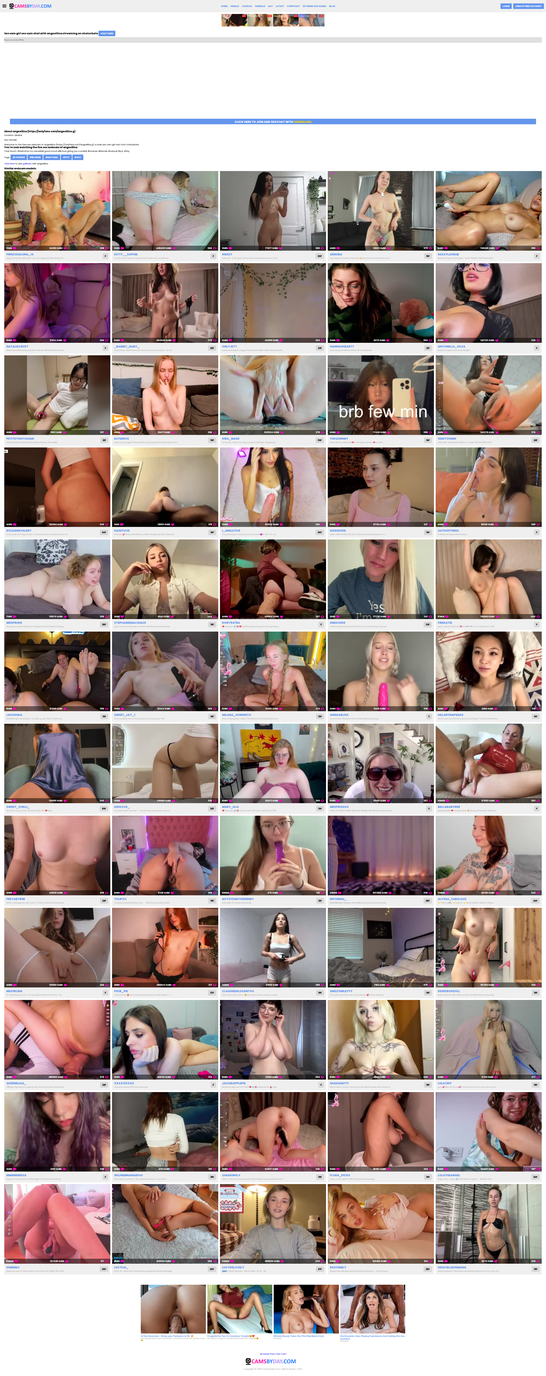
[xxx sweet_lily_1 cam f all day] (165, 671)
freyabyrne (15, 899)
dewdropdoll (449, 991)
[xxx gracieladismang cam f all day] (489, 1224)
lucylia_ (121, 1267)
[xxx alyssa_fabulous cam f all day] (489, 855)
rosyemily (338, 1267)
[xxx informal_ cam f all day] (381, 855)
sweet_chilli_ (18, 807)
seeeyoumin (447, 439)
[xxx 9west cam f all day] (273, 211)
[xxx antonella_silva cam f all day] (489, 303)
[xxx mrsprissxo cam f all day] (381, 763)
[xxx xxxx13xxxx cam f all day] (165, 1040)
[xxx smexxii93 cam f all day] (381, 579)
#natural (52, 157)
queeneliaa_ (16, 1083)
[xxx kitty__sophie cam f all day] (165, 211)
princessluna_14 (20, 254)
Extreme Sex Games (314, 6)
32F (428, 624)
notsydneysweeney (238, 899)
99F (104, 808)
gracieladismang (452, 1267)
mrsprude (14, 623)
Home (224, 6)
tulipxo (120, 899)
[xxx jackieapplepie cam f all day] (273, 1040)
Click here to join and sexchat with (273, 122)
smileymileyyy (341, 991)
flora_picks (340, 1175)
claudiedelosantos (238, 991)
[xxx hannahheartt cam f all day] (381, 303)
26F (104, 624)
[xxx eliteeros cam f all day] (165, 395)
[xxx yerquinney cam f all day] (381, 395)
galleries (27, 163)
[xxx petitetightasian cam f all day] (57, 395)
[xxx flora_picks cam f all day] (381, 1132)
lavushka (14, 715)
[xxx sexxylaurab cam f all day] (489, 211)
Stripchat (293, 6)
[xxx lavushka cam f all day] (57, 671)
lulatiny (445, 1083)
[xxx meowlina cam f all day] (57, 947)
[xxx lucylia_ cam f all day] (165, 1224)
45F (104, 1269)
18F (428, 256)
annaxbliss (339, 715)
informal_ (338, 899)
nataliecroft (17, 346)
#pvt (66, 157)
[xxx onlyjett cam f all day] (273, 303)
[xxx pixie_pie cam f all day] (165, 947)
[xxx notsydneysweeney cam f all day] (273, 855)
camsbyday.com (271, 1368)
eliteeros (121, 439)
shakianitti (339, 1083)
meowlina (14, 991)
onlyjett (229, 346)
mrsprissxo (339, 807)
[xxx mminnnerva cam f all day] (57, 1132)
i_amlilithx (231, 531)
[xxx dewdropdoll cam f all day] (489, 947)
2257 (300, 1368)
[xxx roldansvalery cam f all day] (57, 487)
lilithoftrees (448, 531)
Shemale (260, 6)
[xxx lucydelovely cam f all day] (273, 1224)
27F (212, 992)
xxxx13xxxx (124, 1083)
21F (428, 348)
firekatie (445, 623)
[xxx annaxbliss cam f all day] (381, 671)
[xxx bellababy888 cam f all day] (489, 763)
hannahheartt (342, 346)
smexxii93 (337, 623)
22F (212, 348)
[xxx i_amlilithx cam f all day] (273, 487)
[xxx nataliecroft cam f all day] (57, 303)
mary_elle (230, 807)
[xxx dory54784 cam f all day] (273, 579)
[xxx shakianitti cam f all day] (381, 1040)
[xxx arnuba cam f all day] (381, 211)
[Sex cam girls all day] (32, 5)
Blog (332, 6)
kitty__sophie (125, 254)
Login (506, 6)
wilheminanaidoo (128, 1175)
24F (104, 532)
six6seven (338, 531)
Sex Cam (281, 1353)
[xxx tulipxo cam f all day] (165, 855)
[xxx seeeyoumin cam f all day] (489, 395)
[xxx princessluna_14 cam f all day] (57, 211)
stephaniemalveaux (130, 623)
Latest (280, 6)
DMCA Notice (289, 1368)
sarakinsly (231, 1175)
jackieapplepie (234, 1083)
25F (428, 1269)
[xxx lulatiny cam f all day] (489, 1040)
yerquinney (339, 439)
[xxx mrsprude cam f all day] (57, 579)
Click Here (9, 163)
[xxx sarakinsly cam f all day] (273, 1132)
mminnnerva (16, 1175)
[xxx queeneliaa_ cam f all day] (57, 1040)
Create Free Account (528, 6)
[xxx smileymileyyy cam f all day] (381, 947)
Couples (247, 6)
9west (227, 254)
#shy (78, 157)
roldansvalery (18, 531)
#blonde (35, 157)
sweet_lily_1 (124, 715)
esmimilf (13, 1267)
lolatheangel (449, 1175)
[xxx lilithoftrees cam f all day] (489, 487)
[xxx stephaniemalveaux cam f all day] (165, 579)
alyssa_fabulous (452, 899)
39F (320, 440)
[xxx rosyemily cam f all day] (381, 1224)
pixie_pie (121, 991)
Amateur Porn (267, 1353)
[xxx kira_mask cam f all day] (273, 395)
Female (234, 6)
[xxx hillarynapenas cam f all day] (489, 671)
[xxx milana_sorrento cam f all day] (273, 671)
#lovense (19, 157)
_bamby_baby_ (126, 346)
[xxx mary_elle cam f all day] (273, 763)
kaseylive (122, 531)
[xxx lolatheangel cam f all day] (489, 1132)
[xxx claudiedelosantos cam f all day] (273, 947)
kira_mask (231, 439)
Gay (270, 6)
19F (212, 440)
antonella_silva (451, 346)
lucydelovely (233, 1267)
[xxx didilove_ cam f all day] (165, 763)
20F (320, 256)
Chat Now (107, 33)
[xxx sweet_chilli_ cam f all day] (57, 763)
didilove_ (122, 807)
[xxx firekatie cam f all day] (489, 579)
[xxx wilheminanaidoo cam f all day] (165, 1132)
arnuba (336, 254)
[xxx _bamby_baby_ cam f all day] (165, 303)
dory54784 (231, 623)
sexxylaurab (448, 254)
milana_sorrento (236, 715)
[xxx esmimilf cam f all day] (57, 1224)
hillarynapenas (450, 715)
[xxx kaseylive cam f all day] (165, 487)
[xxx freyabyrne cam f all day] (57, 855)
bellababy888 (449, 807)
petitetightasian (20, 439)
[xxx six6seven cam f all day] (381, 487)
